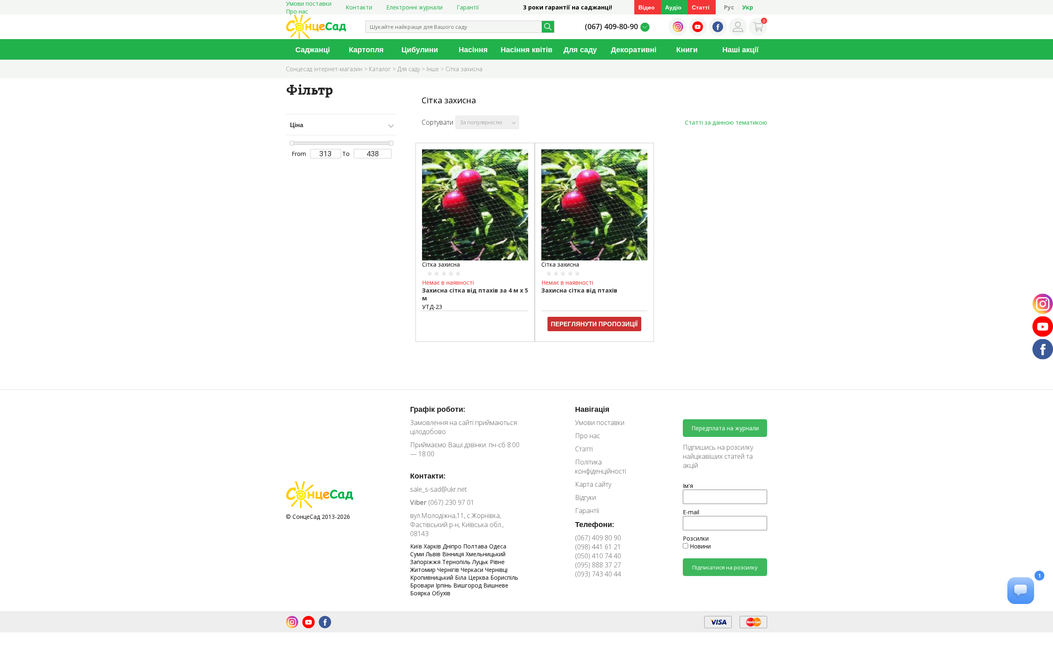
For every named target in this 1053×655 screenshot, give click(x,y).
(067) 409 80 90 (598, 537)
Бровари (423, 585)
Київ (417, 546)
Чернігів (449, 570)
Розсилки (696, 538)
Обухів (441, 593)
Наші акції (740, 49)
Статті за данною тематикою (726, 122)
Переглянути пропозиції (594, 324)
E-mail (691, 512)
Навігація (592, 409)
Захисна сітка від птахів (579, 290)
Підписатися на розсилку (725, 567)
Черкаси (473, 570)
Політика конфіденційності (600, 467)
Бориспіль (504, 577)
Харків (433, 546)
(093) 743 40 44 (598, 573)
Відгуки (585, 497)
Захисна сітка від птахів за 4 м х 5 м (475, 294)
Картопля (366, 49)
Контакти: (427, 476)
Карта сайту (593, 484)
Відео (646, 7)
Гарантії (468, 7)
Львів (434, 554)
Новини (699, 546)
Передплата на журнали (725, 428)
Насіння (473, 49)
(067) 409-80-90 (611, 26)
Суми (418, 554)
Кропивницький (432, 577)
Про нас (297, 11)
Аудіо (673, 7)
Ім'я (688, 486)
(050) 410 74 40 (598, 555)
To (346, 154)
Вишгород (468, 585)
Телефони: (594, 524)
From (299, 154)
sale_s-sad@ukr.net (438, 489)
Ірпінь (444, 585)
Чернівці (496, 570)
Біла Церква (472, 577)
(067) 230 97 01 (442, 502)
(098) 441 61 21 (598, 546)
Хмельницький (486, 554)
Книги (687, 49)
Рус (729, 7)
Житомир (423, 570)
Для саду (580, 49)
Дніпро (453, 546)
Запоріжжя (426, 562)
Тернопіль (457, 562)
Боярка (421, 593)
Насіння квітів (526, 49)
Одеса (497, 546)
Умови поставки (599, 422)
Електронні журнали (414, 7)
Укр (747, 7)
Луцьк (481, 562)
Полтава (476, 546)
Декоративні (633, 49)
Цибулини (419, 49)
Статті (701, 7)
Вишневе (495, 585)
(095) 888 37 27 (598, 564)
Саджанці (312, 49)
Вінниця (454, 554)
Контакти (359, 7)
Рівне (497, 562)
